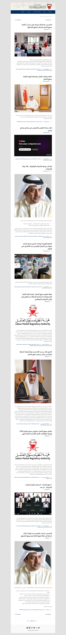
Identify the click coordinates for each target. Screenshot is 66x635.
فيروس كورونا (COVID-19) (21, 121)
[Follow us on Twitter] (36, 628)
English (22, 11)
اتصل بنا (29, 11)
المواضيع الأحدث (17, 614)
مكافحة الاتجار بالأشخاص (41, 70)
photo (39, 69)
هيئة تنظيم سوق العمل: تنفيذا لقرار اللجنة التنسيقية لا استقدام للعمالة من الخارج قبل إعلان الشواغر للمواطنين (36, 297)
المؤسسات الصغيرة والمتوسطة (28, 477)
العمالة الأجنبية (34, 236)
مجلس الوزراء (48, 478)
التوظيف (29, 344)
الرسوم (35, 477)
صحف (44, 11)
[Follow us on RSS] (27, 628)
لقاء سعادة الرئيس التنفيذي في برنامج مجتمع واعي (36, 129)
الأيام (48, 236)
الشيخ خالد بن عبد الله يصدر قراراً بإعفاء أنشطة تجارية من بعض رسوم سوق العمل (36, 353)
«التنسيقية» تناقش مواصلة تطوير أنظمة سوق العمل (37, 77)
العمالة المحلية (29, 236)
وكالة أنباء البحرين (37, 11)
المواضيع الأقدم (48, 614)
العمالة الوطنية (19, 344)
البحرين (36, 69)
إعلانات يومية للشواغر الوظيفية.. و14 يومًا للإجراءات (37, 167)
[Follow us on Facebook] (39, 628)
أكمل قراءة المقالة (44, 66)
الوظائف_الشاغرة (23, 236)
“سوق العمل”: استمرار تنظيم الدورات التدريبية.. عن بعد (38, 486)
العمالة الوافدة (24, 344)
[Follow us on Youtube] (34, 628)
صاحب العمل (17, 236)
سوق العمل (28, 121)
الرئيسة (49, 11)
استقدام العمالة (34, 344)
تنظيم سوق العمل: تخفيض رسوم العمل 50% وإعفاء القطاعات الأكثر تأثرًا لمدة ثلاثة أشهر (35, 432)
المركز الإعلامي (46, 69)
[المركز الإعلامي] (33, 6)
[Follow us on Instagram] (32, 628)
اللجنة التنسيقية (33, 121)
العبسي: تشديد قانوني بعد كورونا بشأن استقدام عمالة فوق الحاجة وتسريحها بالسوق (36, 534)
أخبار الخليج (47, 121)
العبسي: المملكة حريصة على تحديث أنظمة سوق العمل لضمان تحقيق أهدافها (37, 26)
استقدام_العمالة (41, 236)
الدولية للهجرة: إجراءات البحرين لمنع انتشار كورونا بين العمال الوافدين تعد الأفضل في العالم (36, 246)
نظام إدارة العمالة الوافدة (41, 527)
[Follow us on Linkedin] (29, 628)
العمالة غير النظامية (48, 345)
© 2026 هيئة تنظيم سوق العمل (33, 630)
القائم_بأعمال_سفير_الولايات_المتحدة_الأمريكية (27, 69)
